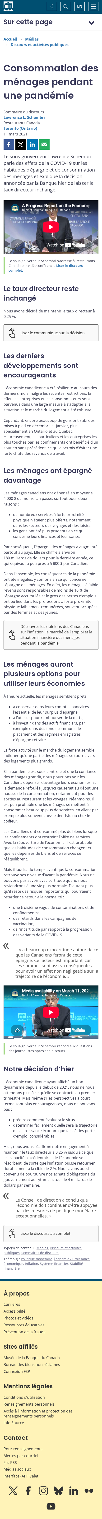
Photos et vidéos (18, 1318)
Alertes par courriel (21, 1455)
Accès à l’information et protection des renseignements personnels (38, 1413)
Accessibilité (14, 1311)
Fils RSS (10, 1462)
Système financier (54, 1263)
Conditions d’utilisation (24, 1397)
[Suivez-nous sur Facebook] (28, 1494)
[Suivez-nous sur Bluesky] (59, 1494)
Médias (32, 39)
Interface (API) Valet (21, 1476)
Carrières (12, 1304)
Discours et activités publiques (40, 44)
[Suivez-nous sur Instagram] (43, 1494)
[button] (9, 144)
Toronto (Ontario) (20, 128)
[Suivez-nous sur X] (13, 1494)
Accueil (10, 39)
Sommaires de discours (40, 1252)
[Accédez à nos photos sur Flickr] (89, 1494)
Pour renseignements (23, 1448)
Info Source (14, 1422)
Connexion (17, 1371)
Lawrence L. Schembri (24, 117)
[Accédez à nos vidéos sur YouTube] (51, 1509)
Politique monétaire (36, 1259)
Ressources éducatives (24, 1325)
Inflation (31, 1263)
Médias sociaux (17, 1469)
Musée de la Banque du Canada (32, 1357)
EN (79, 6)
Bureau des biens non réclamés (32, 1364)
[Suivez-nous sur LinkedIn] (74, 1494)
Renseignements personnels (29, 1404)
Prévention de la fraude (25, 1331)
